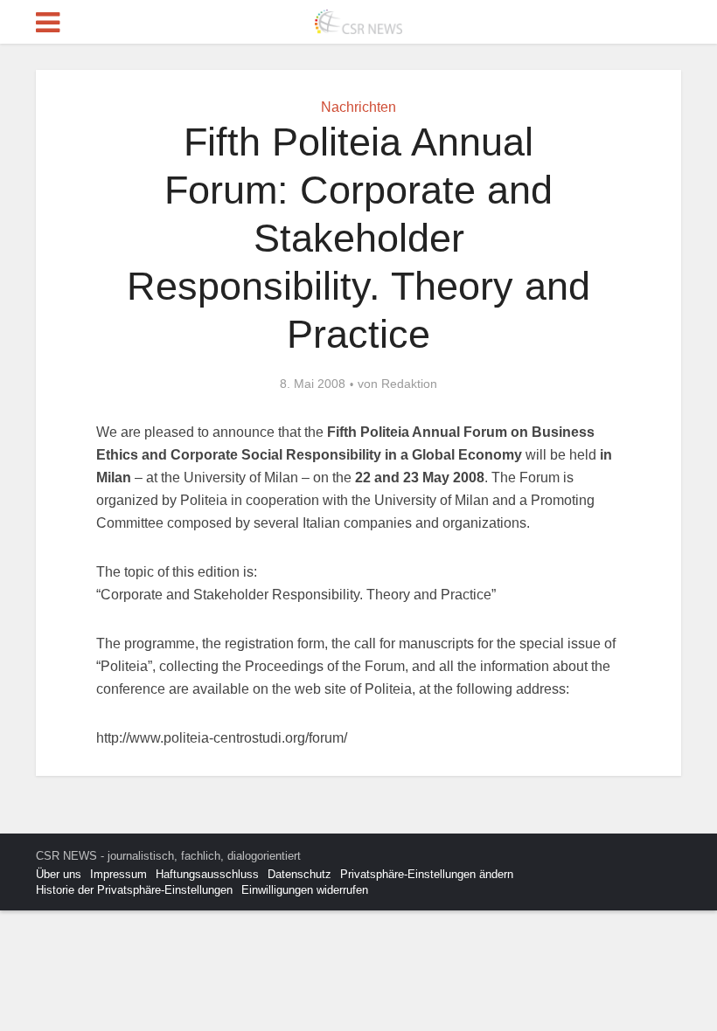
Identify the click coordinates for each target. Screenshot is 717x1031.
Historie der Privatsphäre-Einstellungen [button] (134, 889)
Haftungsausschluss (207, 874)
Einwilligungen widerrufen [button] (304, 889)
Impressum (118, 874)
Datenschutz (299, 874)
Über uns (58, 874)
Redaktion (409, 384)
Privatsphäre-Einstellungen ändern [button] (426, 874)
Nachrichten (358, 107)
